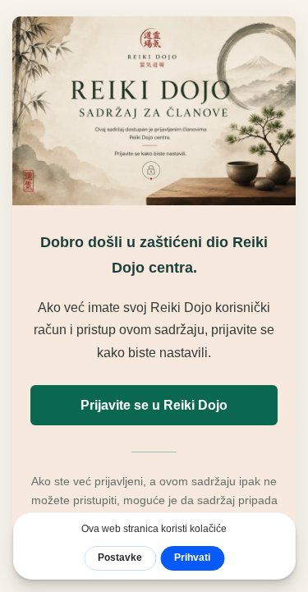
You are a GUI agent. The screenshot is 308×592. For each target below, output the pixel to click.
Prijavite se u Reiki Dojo (154, 405)
